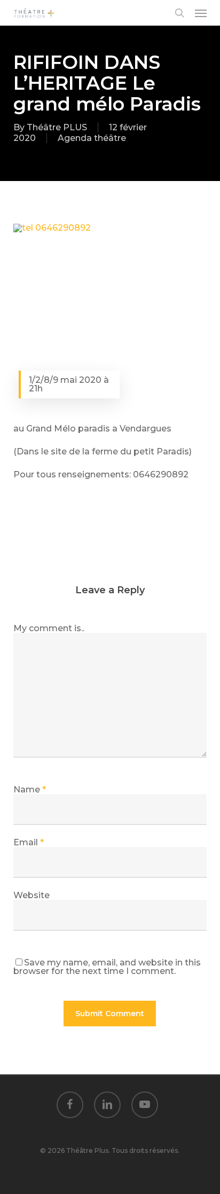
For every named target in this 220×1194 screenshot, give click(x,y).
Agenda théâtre (92, 138)
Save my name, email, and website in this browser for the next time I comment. (107, 966)
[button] (201, 12)
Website (31, 895)
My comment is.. (48, 628)
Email (28, 842)
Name (29, 789)
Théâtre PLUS (57, 127)
